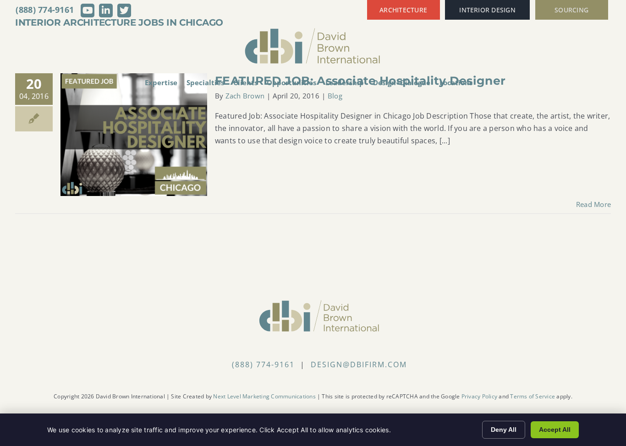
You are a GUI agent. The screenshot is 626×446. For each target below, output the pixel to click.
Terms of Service (532, 396)
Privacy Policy (479, 396)
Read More (593, 204)
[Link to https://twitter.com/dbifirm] (124, 10)
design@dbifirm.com (359, 364)
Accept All (555, 429)
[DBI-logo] (313, 31)
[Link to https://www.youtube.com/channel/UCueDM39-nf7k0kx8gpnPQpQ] (87, 10)
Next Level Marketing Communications (264, 396)
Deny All (503, 429)
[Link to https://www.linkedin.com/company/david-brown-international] (106, 10)
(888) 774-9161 (45, 9)
